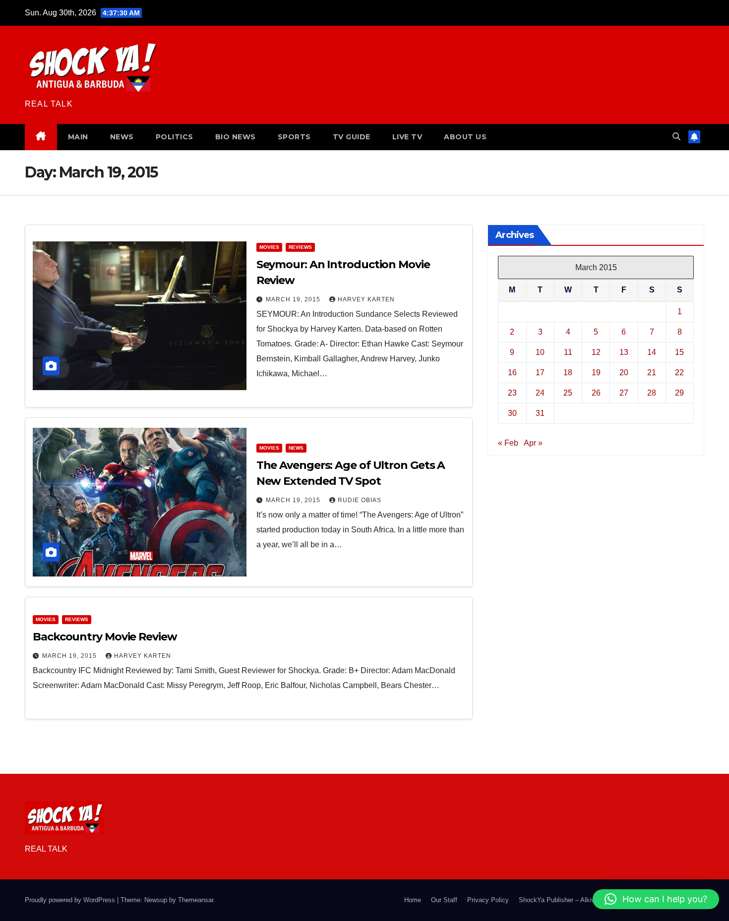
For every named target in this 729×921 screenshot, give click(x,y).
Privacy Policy (488, 900)
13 (623, 351)
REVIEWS (300, 247)
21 (651, 372)
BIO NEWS (235, 136)
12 (596, 351)
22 (679, 372)
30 (512, 412)
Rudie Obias (359, 500)
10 (540, 351)
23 (512, 392)
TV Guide (351, 136)
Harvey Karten (366, 299)
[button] (676, 136)
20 (623, 372)
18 (567, 372)
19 (596, 372)
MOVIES (269, 247)
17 (540, 372)
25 (567, 392)
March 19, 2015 (294, 299)
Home (412, 900)
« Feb (508, 442)
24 (540, 392)
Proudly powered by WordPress (71, 900)
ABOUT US (465, 136)
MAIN (78, 136)
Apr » (533, 442)
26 (596, 392)
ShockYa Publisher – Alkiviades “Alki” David (582, 900)
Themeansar (195, 900)
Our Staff (444, 900)
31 (540, 412)
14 (651, 351)
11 (568, 351)
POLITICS (174, 136)
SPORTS (294, 136)
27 (623, 392)
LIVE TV (407, 136)
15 (679, 351)
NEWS (122, 136)
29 (679, 392)
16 (512, 372)
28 (651, 392)
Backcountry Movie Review (105, 636)
